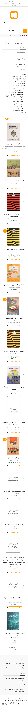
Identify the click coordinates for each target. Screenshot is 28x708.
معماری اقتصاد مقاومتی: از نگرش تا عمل (14, 491)
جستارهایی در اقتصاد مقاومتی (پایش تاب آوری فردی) (14, 250)
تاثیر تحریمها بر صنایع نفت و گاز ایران (14, 285)
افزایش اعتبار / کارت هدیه (7, 3)
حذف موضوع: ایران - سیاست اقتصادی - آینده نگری (15, 43)
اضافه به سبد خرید (15, 155)
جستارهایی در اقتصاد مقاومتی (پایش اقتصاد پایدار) (14, 215)
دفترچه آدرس (21, 680)
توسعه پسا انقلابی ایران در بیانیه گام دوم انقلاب (14, 599)
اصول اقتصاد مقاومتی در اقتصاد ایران (14, 524)
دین (23, 62)
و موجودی (3, 119)
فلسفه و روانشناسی (19, 69)
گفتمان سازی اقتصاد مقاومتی (14, 458)
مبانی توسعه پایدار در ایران (14, 144)
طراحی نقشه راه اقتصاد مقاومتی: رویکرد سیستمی (14, 388)
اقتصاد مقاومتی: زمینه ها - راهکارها (14, 180)
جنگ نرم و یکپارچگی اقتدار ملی (14, 318)
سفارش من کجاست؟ (18, 3)
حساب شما (25, 3)
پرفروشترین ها (9, 699)
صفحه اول (20, 699)
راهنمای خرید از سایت (19, 691)
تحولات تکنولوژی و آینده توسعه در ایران (14, 633)
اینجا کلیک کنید (7, 689)
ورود (3, 31)
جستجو (23, 35)
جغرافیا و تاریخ (20, 59)
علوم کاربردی (21, 67)
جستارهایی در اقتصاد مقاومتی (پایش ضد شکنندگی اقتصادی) (14, 352)
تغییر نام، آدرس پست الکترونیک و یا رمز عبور (14, 678)
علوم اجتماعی (20, 64)
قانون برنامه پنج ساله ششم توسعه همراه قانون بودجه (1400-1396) (14, 423)
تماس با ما (14, 5)
